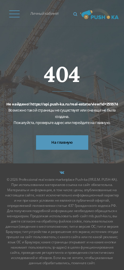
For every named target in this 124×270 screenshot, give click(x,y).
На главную (61, 142)
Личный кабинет (44, 13)
